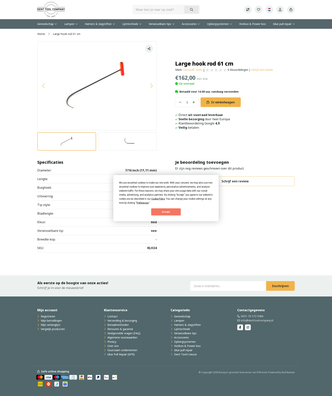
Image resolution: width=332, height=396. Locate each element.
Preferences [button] (143, 202)
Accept (166, 212)
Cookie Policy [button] (158, 198)
